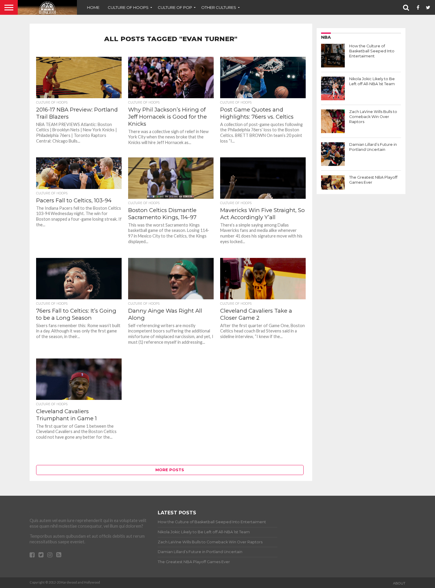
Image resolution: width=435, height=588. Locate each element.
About (399, 583)
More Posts (169, 470)
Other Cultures (218, 7)
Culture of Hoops (128, 7)
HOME (93, 7)
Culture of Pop (175, 7)
